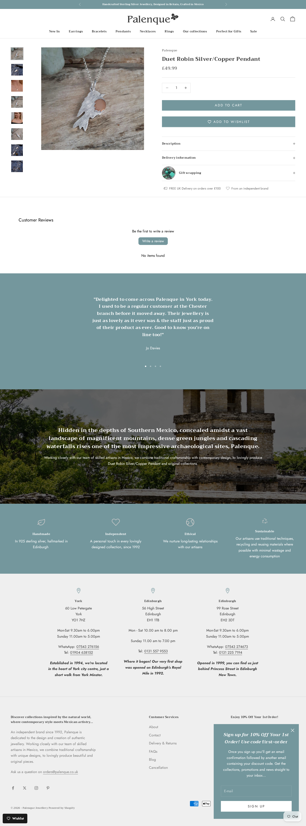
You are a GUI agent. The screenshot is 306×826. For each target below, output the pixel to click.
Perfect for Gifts (228, 31)
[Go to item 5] (17, 118)
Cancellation (158, 767)
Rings (169, 31)
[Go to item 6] (17, 134)
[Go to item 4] (17, 102)
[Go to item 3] (17, 86)
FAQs (153, 751)
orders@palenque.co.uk (60, 771)
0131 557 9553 (156, 651)
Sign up (256, 806)
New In (54, 31)
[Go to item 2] (17, 69)
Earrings (76, 31)
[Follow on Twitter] (24, 788)
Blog (152, 759)
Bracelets (99, 31)
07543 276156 (87, 646)
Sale (253, 31)
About (153, 726)
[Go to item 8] (17, 166)
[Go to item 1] (17, 53)
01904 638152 (81, 652)
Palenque (169, 50)
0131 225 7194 (230, 652)
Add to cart (228, 105)
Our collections (195, 31)
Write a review (153, 241)
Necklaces (148, 31)
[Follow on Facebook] (13, 788)
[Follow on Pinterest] (48, 788)
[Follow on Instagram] (36, 788)
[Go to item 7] (17, 150)
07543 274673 (236, 646)
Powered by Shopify (62, 808)
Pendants (123, 31)
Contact (155, 735)
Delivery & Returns (163, 743)
